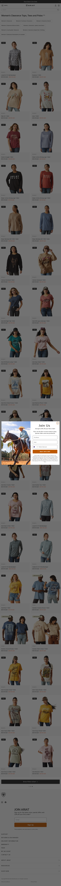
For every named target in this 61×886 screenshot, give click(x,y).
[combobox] (35, 447)
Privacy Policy (54, 460)
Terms (45, 461)
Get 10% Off (45, 451)
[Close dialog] (57, 423)
